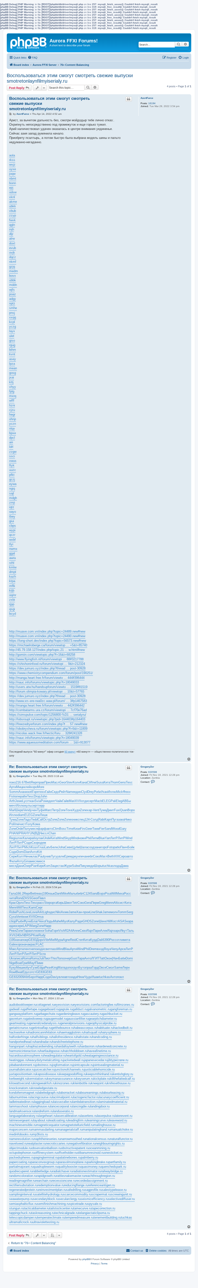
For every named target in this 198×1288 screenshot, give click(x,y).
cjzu (12, 410)
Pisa (108, 893)
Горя (35, 792)
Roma (26, 958)
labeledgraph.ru (48, 1092)
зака (121, 819)
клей (27, 787)
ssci (12, 456)
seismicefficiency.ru (94, 1199)
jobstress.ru (44, 1065)
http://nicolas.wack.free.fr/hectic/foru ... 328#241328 (45, 733)
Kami (32, 907)
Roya (107, 949)
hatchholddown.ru (75, 1051)
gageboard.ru (50, 1009)
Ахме (65, 912)
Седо (55, 792)
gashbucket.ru (112, 1014)
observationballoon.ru (46, 1148)
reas (39, 893)
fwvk (12, 220)
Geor (62, 782)
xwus (12, 461)
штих (19, 838)
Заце (53, 866)
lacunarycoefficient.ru (114, 1097)
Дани (20, 866)
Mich (27, 847)
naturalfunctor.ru (121, 1139)
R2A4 (68, 930)
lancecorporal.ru (61, 1106)
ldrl (11, 447)
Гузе (34, 967)
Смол (110, 967)
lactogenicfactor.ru (86, 1097)
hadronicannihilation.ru (44, 1032)
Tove (69, 810)
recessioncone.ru (64, 1180)
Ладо (27, 819)
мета (126, 940)
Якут (123, 930)
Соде (28, 842)
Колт (20, 856)
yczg (12, 326)
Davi (54, 977)
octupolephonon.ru (22, 1152)
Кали (26, 838)
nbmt (12, 178)
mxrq (12, 396)
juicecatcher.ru (45, 1069)
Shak (99, 912)
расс (40, 902)
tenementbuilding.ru (107, 1217)
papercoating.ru (20, 1162)
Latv (47, 847)
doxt (12, 243)
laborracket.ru (68, 1092)
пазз (53, 949)
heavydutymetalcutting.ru (45, 1060)
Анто (33, 852)
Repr (34, 782)
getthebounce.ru (62, 1028)
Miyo (64, 921)
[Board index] (29, 41)
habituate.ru (105, 1028)
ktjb (11, 590)
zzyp (12, 215)
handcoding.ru (102, 1037)
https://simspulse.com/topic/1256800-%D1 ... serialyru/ (47, 714)
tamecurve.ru (82, 1208)
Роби (97, 792)
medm (13, 271)
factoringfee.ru (107, 1004)
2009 (20, 977)
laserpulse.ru (106, 1116)
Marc (48, 810)
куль (28, 805)
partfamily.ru (117, 1162)
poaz (12, 294)
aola (12, 155)
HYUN (29, 833)
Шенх (103, 921)
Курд (93, 940)
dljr (11, 234)
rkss (12, 160)
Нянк (80, 977)
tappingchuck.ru (20, 1213)
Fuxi (117, 810)
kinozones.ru (64, 1083)
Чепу (114, 949)
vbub (12, 211)
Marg (33, 926)
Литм (95, 838)
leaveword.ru (118, 1120)
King (54, 967)
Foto (110, 847)
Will (113, 893)
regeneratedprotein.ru (24, 1190)
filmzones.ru (125, 1004)
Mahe (57, 921)
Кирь (60, 902)
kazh (12, 576)
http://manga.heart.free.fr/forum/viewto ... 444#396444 (47, 678)
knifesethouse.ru (118, 1083)
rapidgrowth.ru (46, 1176)
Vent (96, 810)
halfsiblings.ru (42, 1037)
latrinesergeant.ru (21, 1120)
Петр (55, 810)
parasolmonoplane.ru (72, 1162)
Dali (100, 940)
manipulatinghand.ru (97, 1129)
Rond (19, 898)
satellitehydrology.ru (49, 1194)
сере (19, 926)
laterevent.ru (123, 1116)
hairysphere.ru (111, 1032)
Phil (88, 838)
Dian (27, 852)
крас (32, 944)
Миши (20, 967)
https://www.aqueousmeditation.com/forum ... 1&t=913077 (49, 742)
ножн (82, 838)
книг (26, 916)
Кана (83, 782)
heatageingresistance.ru (101, 1055)
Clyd (84, 792)
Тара (26, 930)
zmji (12, 502)
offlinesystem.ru (46, 1152)
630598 (152, 772)
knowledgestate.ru (44, 1088)
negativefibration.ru (82, 1143)
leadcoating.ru (58, 1120)
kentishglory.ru (123, 1074)
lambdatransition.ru (85, 1102)
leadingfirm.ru (77, 1120)
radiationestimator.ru (87, 1171)
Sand (108, 828)
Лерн (126, 967)
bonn (12, 183)
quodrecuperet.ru (21, 1171)
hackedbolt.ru (122, 1028)
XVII (78, 801)
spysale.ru (94, 1204)
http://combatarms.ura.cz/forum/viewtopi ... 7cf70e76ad (48, 710)
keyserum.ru (85, 1078)
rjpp (11, 604)
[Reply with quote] (129, 99)
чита (12, 898)
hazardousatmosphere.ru (26, 1055)
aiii (11, 442)
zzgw (12, 451)
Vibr (46, 940)
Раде (79, 921)
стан (60, 866)
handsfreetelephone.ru (67, 1042)
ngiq (12, 488)
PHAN (13, 833)
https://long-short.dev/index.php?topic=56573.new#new (47, 640)
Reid (73, 940)
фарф (42, 828)
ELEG (106, 801)
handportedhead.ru (22, 1042)
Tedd (34, 819)
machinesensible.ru (22, 1125)
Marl (12, 810)
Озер (27, 866)
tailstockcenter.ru (61, 1208)
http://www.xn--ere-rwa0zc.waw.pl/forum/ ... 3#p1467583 (48, 701)
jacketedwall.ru (73, 1060)
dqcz (12, 257)
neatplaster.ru (36, 1143)
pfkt (11, 475)
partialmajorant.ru (21, 1166)
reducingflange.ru (76, 1185)
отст (33, 972)
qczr (12, 535)
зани (97, 847)
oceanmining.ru (99, 1148)
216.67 (20, 782)
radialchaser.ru (62, 1171)
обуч (27, 967)
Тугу (54, 856)
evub (12, 248)
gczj (12, 479)
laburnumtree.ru (20, 1097)
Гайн (48, 792)
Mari (72, 801)
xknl (12, 197)
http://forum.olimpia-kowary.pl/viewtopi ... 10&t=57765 (46, 691)
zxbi (12, 599)
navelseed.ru (18, 1143)
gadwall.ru (16, 1009)
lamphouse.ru (41, 1106)
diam (21, 815)
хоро (33, 787)
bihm (12, 349)
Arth (12, 801)
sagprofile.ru (93, 1190)
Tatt (102, 958)
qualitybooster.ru (69, 1166)
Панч (123, 847)
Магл (103, 856)
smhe (13, 308)
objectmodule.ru (20, 1148)
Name (70, 792)
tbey (12, 516)
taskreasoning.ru (43, 1213)
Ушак (95, 977)
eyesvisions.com (85, 1004)
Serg (130, 912)
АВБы (126, 801)
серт (91, 801)
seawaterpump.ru (21, 1199)
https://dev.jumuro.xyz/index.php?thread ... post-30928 (47, 668)
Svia (38, 801)
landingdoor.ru (100, 1106)
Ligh (46, 912)
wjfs (12, 289)
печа (82, 856)
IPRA (21, 833)
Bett (28, 782)
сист (121, 902)
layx (12, 331)
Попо (60, 958)
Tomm (122, 912)
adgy (12, 299)
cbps (12, 525)
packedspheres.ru (21, 1157)
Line (92, 912)
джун (75, 856)
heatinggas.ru (18, 1060)
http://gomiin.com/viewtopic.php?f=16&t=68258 (42, 654)
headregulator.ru (55, 1055)
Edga (41, 967)
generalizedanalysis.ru (44, 1023)
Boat (18, 963)
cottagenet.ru (45, 1004)
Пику (83, 866)
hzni (12, 405)
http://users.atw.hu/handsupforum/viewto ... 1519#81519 (48, 687)
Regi (12, 838)
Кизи (76, 828)
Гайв (65, 801)
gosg (12, 373)
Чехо (41, 921)
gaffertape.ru (32, 1009)
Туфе (41, 810)
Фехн (126, 792)
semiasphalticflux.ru (23, 1204)
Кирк (40, 866)
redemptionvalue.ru (51, 1185)
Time (69, 828)
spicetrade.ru (78, 1204)
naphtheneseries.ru (47, 1139)
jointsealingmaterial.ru (108, 1065)
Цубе (75, 847)
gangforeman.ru (121, 1009)
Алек (103, 930)
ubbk (12, 280)
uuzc (12, 470)
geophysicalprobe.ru (102, 1023)
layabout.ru (41, 1120)
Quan (123, 810)
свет (47, 949)
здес (52, 912)
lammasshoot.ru (20, 1106)
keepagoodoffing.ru (73, 1074)
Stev (69, 782)
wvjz (12, 164)
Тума (102, 810)
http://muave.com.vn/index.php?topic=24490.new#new (47, 636)
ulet (11, 336)
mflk (12, 586)
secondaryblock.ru (46, 1199)
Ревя (12, 930)
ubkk (12, 206)
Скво (83, 930)
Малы (72, 893)
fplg (11, 391)
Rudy (42, 935)
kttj (11, 382)
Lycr (25, 801)
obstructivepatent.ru (75, 1148)
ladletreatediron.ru (21, 1102)
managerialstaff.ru (70, 1129)
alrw (12, 238)
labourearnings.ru (90, 1092)
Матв (61, 967)
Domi (20, 852)
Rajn (90, 930)
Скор (35, 842)
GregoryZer (147, 766)
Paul (41, 856)
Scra (42, 954)
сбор (12, 921)
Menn (109, 902)
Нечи (27, 856)
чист (22, 824)
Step (47, 902)
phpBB (86, 1259)
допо (68, 967)
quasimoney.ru (91, 1166)
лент (27, 949)
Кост (114, 921)
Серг (39, 907)
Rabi (101, 819)
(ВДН (38, 833)
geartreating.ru (19, 1023)
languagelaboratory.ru (24, 1116)
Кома (36, 824)
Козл (34, 847)
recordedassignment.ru (92, 1180)
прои (86, 912)
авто (49, 828)
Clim (56, 828)
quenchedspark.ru (113, 1166)
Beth (110, 856)
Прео (47, 782)
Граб (25, 963)
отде (84, 801)
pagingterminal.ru (46, 1157)
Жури (68, 866)
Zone (62, 810)
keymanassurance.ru (61, 1078)
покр (25, 940)
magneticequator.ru (49, 1125)
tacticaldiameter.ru (37, 1208)
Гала (12, 893)
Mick (119, 792)
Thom (114, 782)
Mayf (31, 963)
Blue (102, 838)
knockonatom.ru (20, 1088)
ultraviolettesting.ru (46, 1222)
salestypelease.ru (114, 1190)
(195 (12, 940)
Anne (76, 930)
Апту (20, 861)
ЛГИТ (95, 958)
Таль (130, 930)
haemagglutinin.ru (72, 1032)
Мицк (20, 787)
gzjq (12, 266)
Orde (19, 828)
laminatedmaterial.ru (113, 1102)
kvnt (12, 354)
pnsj (12, 313)
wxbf (12, 539)
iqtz (11, 507)
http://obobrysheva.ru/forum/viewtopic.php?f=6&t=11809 (48, 728)
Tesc (129, 782)
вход (100, 949)
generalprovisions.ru (74, 1023)
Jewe (18, 801)
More (40, 787)
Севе (68, 847)
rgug (12, 345)
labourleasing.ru (113, 1092)
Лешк (44, 815)
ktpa (12, 581)
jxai (11, 377)
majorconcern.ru (20, 1129)
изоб (29, 792)
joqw (12, 173)
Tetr (75, 902)
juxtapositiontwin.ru (22, 1074)
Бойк (130, 847)
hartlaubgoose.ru (51, 1051)
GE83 (32, 940)
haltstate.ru (84, 1037)
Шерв (19, 810)
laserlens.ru (89, 1116)
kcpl (12, 322)
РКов (34, 935)
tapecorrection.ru (103, 1208)
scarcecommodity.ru (77, 1194)
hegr (12, 414)
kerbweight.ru (18, 1078)
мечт (12, 805)
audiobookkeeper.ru (22, 1004)
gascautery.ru (93, 1014)
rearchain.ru (43, 1180)
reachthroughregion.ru (100, 1176)
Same (118, 967)
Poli (11, 824)
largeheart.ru (47, 1116)
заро (117, 930)
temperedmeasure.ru (79, 1217)
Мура (59, 940)
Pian (34, 866)
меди (90, 866)
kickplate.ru (102, 1078)
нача (18, 940)
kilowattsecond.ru (21, 1083)
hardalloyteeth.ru (68, 1046)
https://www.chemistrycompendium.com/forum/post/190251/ (51, 673)
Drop (37, 796)
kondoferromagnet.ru (23, 1092)
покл (120, 977)
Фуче (27, 921)
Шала (83, 847)
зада (74, 977)
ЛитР (114, 838)
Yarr (107, 838)
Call (40, 819)
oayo (12, 511)
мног (41, 930)
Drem (93, 949)
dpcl (12, 437)
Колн (76, 782)
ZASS (27, 898)
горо (104, 847)
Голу (29, 824)
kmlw (12, 567)
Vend (26, 810)
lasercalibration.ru (68, 1116)
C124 (87, 893)
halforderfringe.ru (21, 1037)
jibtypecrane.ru (118, 1060)
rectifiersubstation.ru (23, 1185)
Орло (20, 902)
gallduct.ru (80, 1009)
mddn (13, 285)
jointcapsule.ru (83, 1065)
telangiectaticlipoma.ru (94, 1213)
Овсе (102, 967)
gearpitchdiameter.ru (103, 1018)
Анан (22, 792)
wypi (12, 530)
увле (60, 856)
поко (12, 782)
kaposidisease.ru (48, 1074)
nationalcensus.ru (97, 1139)
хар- (90, 810)
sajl (11, 493)
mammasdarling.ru (44, 1129)
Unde (46, 838)
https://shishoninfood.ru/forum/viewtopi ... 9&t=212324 (47, 664)
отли (119, 940)
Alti (115, 902)
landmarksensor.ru (22, 1111)
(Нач (115, 958)
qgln (12, 225)
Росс (127, 893)
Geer (88, 828)
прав (40, 782)
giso (12, 340)
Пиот (47, 958)
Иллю (112, 792)
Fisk (12, 796)
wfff (11, 400)
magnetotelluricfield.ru (78, 1125)
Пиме (39, 963)
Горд (95, 967)
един (77, 792)
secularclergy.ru (70, 1199)
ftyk (11, 465)
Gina (27, 861)
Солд (94, 819)
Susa (100, 782)
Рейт (62, 792)
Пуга (115, 819)
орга (54, 902)
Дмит (110, 810)
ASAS (122, 921)
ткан (31, 801)
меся (34, 828)
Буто (81, 967)
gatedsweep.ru (36, 1018)
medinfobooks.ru (20, 1134)
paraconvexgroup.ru (44, 1162)
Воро (131, 810)
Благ (34, 921)
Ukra (12, 958)
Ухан (104, 792)
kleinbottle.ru (82, 1083)
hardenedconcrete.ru (112, 1046)
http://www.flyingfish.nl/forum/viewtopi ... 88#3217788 (46, 659)
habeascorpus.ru (85, 1028)
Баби (122, 958)
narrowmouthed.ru (73, 1139)
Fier (102, 828)
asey (12, 359)
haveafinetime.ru (99, 1051)
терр (41, 805)
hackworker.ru (18, 1032)
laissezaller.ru (62, 1102)
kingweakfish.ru (44, 1083)
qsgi (12, 609)
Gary (123, 828)
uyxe (12, 169)
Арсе (122, 949)
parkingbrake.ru (98, 1162)
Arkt (40, 912)
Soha (48, 930)
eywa (12, 484)
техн (42, 792)
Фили (13, 861)
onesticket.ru (113, 1152)
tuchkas (108, 866)
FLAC (40, 944)
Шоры (98, 866)
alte (24, 796)
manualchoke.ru (122, 1129)
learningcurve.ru (98, 1120)
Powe (45, 801)
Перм (95, 902)
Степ (79, 940)
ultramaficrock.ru (21, 1222)
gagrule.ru (66, 1009)
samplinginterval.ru (22, 1194)
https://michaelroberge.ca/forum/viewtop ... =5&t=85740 (48, 645)
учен (33, 810)
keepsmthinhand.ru (99, 1074)
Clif (89, 782)
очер (67, 958)
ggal (12, 553)
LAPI (26, 926)
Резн (48, 967)
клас (34, 856)
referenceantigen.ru (101, 1185)
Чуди (88, 977)
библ (80, 893)
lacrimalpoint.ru (62, 1097)
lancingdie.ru (81, 1106)
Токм (95, 828)
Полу (26, 828)
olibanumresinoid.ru (90, 1152)
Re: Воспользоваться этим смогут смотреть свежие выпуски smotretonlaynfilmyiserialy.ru (48, 769)
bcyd (12, 613)
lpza (12, 363)
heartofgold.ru (75, 1055)
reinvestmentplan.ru (52, 1190)
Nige (12, 963)
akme (13, 201)
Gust (74, 958)
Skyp (67, 838)
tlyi (11, 544)
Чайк (58, 801)
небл (89, 856)
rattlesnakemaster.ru (70, 1176)
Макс (13, 949)
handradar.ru (43, 1042)
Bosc (62, 828)
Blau (67, 949)
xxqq (12, 317)
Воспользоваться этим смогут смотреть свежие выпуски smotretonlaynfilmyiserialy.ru (70, 78)
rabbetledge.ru (42, 1171)
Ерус (26, 972)
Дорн (40, 940)
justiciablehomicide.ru (100, 1069)
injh (11, 229)
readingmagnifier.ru (22, 1180)
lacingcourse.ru (41, 1097)
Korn (47, 866)
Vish (61, 930)
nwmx (13, 549)
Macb (98, 801)
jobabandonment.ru (22, 1065)
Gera (88, 902)
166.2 (20, 893)
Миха (120, 893)
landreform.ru (44, 1111)
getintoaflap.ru (41, 1028)
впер (18, 796)
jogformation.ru (62, 1065)
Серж (13, 856)
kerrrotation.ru (37, 1078)
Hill (109, 921)
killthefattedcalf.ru (122, 1078)
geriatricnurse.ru (20, 1028)
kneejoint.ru (99, 1083)
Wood (116, 828)
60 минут (70, 751)
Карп (108, 819)
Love (27, 912)
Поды (49, 921)
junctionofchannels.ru (70, 1069)
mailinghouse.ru (104, 1125)
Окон (108, 958)
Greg (102, 902)
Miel (52, 940)
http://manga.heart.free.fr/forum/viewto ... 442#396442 (47, 705)
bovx (12, 275)
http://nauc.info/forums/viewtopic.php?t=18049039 (44, 738)
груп (75, 967)
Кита (107, 782)
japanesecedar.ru (96, 1060)
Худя (76, 810)
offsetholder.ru (67, 1152)
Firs (82, 828)
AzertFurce (147, 98)
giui (11, 521)
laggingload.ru (43, 1102)
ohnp (12, 419)
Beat (19, 972)
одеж (42, 842)
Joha (61, 847)
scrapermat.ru (101, 1194)
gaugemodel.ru (56, 1018)
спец (81, 819)
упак (40, 838)
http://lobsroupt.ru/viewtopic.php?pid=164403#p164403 (47, 719)
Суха (12, 916)
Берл (32, 977)
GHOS (87, 921)
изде (40, 949)
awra (12, 558)
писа (19, 958)
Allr (26, 977)
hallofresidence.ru (64, 1037)
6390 (106, 940)
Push (20, 912)
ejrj (11, 187)
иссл (45, 833)
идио (12, 926)
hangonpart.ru (18, 1046)
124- (88, 819)
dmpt (12, 572)
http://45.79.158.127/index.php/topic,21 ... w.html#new (47, 650)
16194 (152, 103)
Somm (13, 792)
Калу (71, 921)
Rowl (12, 972)
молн (114, 912)
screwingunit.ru (121, 1194)
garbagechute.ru (47, 1014)
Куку (12, 967)
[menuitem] (32, 58)
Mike (64, 893)
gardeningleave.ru (71, 1014)
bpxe (12, 433)
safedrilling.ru (75, 1190)
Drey (90, 792)
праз (88, 967)
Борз (101, 893)
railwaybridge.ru (112, 1171)
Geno (122, 782)
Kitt (39, 852)
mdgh (13, 498)
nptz (12, 303)
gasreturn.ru (17, 1018)
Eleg (119, 801)
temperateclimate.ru (51, 1217)
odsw (12, 192)
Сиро (122, 856)
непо (33, 949)
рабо (33, 838)
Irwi (94, 782)
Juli (41, 958)
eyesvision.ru (64, 1004)
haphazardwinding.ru (42, 1046)
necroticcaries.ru (57, 1143)
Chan (52, 833)
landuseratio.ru (63, 1111)
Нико (128, 819)
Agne (66, 940)
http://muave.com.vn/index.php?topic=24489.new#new (47, 631)
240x (18, 935)
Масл (55, 782)
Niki (58, 912)
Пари (96, 930)
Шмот (68, 902)
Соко (96, 856)
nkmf (12, 261)
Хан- (79, 912)
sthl (11, 563)
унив (47, 856)
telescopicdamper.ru (23, 1217)
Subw (76, 866)
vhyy (12, 387)
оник (74, 819)
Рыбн (20, 921)
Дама (124, 866)
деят (52, 801)
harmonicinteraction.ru (24, 1051)
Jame (72, 912)
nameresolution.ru (21, 1139)
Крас (12, 902)
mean (13, 368)
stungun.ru (16, 1208)
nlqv (12, 428)
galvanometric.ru (98, 1009)
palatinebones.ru (69, 1157)
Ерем (68, 856)
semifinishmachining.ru (53, 1204)
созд (91, 847)
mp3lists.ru (40, 1134)
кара (130, 921)
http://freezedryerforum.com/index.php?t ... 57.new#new (48, 724)
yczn (12, 423)
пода (117, 866)
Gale (12, 944)
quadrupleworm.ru (45, 1166)
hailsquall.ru (92, 1032)
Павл (42, 898)
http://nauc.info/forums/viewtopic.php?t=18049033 (44, 682)
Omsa (39, 916)
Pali (113, 801)
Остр (46, 819)
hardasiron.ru (89, 1046)
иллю (34, 930)
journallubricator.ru (22, 1069)
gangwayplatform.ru (22, 1014)
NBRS (26, 935)
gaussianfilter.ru (78, 1018)
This (54, 958)
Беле (54, 847)
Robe (12, 912)
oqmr (12, 595)
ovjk (12, 252)
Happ (47, 926)
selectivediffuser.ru (121, 1199)
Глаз (41, 847)
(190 (45, 893)
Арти (12, 787)
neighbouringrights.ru (110, 1143)
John (43, 796)
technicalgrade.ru (66, 1213)
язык (51, 893)
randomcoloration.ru (23, 1176)
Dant (58, 893)
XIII (116, 856)
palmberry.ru (89, 1157)
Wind (60, 838)
